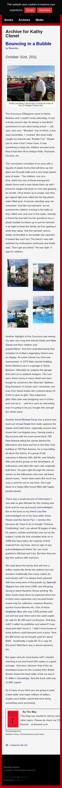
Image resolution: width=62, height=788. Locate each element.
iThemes (23, 777)
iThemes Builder (10, 777)
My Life (24, 745)
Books (8, 19)
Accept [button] (30, 10)
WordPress (19, 780)
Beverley (13, 48)
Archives (24, 19)
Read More (44, 10)
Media (39, 19)
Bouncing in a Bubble (28, 43)
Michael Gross (29, 419)
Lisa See (41, 511)
